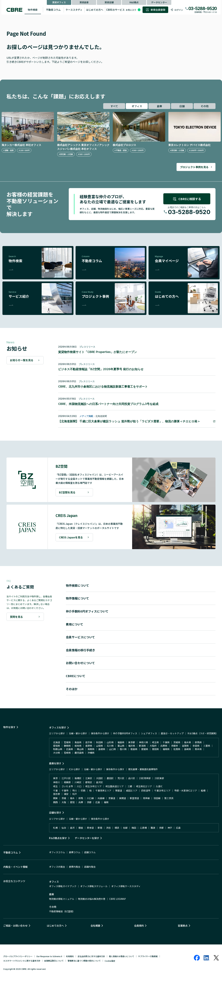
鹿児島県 (79, 752)
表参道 (90, 827)
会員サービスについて (80, 637)
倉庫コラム (74, 852)
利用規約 (70, 956)
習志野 (56, 794)
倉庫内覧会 (74, 866)
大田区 (99, 778)
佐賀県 (176, 749)
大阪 (64, 802)
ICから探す (74, 769)
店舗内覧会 (90, 866)
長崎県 (187, 749)
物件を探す (9, 727)
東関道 (122, 798)
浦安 (66, 794)
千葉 (55, 790)
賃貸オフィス (59, 2)
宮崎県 (67, 752)
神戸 (170, 827)
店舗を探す (55, 812)
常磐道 (118, 790)
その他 (205, 106)
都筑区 (88, 782)
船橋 (203, 790)
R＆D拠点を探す (58, 838)
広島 (97, 802)
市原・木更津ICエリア (185, 790)
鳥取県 (91, 749)
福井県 (131, 745)
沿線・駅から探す (78, 733)
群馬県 (198, 742)
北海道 (56, 742)
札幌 (55, 827)
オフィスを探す (57, 727)
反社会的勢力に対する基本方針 (91, 956)
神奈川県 (143, 742)
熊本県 (198, 749)
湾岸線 (146, 798)
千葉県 (166, 742)
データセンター (159, 2)
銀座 (80, 827)
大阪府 (153, 745)
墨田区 (110, 778)
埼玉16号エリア (93, 786)
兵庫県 (163, 745)
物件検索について (77, 585)
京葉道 (111, 798)
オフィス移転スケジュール (93, 886)
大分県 (56, 752)
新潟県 (142, 745)
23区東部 (159, 778)
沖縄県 (91, 752)
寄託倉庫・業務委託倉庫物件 (143, 769)
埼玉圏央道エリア (114, 786)
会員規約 (139, 925)
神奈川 (56, 782)
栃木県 (187, 742)
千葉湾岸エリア (103, 790)
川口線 (90, 798)
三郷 (130, 786)
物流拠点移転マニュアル (61, 898)
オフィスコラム (57, 852)
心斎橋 (143, 827)
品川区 (131, 778)
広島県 (69, 749)
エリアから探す (57, 733)
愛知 (72, 802)
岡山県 (80, 749)
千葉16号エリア (162, 790)
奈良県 (196, 745)
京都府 (174, 745)
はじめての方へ (94, 9)
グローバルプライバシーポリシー (18, 956)
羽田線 (157, 798)
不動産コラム (53, 9)
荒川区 (121, 778)
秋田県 (99, 742)
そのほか (72, 689)
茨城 (64, 798)
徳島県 (134, 749)
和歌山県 (57, 749)
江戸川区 (66, 778)
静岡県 (67, 745)
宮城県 (67, 742)
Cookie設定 (110, 960)
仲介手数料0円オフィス (125, 733)
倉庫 (159, 106)
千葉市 (65, 790)
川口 (79, 786)
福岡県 (166, 749)
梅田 (133, 827)
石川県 (110, 745)
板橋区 (78, 778)
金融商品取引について (54, 960)
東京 (55, 778)
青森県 (78, 742)
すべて (114, 106)
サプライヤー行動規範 (148, 956)
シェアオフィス (149, 733)
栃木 (72, 798)
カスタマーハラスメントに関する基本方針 (21, 960)
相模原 (67, 782)
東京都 (131, 742)
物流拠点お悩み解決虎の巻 (91, 898)
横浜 (117, 827)
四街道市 (145, 790)
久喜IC (159, 786)
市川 (74, 790)
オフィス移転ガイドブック (62, 886)
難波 (153, 827)
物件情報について (77, 598)
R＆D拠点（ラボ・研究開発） (203, 733)
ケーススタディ (74, 9)
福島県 (121, 742)
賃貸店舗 (109, 2)
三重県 (206, 745)
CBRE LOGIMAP (117, 898)
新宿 (100, 827)
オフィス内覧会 (57, 866)
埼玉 (55, 786)
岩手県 (88, 742)
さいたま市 (67, 786)
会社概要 (95, 925)
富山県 (121, 745)
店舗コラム (90, 852)
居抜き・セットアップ (172, 733)
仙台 (64, 827)
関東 (55, 798)
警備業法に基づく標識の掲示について (84, 960)
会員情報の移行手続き (80, 650)
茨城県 (176, 742)
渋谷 (108, 827)
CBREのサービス (115, 9)
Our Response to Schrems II (49, 956)
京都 (89, 802)
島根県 (101, 749)
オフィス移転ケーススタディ (126, 886)
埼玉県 (155, 742)
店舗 (182, 106)
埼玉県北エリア (144, 786)
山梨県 (99, 745)
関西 (55, 802)
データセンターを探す (87, 838)
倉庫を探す (55, 763)
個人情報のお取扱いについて (121, 956)
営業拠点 (183, 925)
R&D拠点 (134, 2)
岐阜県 (78, 745)
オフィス (137, 106)
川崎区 (78, 782)
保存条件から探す (100, 733)
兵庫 (80, 802)
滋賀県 (185, 745)
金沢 (72, 827)
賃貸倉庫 (84, 2)
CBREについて (75, 676)
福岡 (106, 802)
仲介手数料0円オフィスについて (87, 611)
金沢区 (99, 782)
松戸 (74, 794)
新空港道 (134, 798)
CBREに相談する (189, 199)
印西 (83, 790)
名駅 (125, 827)
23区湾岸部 (145, 778)
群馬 (80, 798)
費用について (74, 624)
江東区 (88, 778)
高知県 (155, 749)
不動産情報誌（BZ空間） (62, 911)
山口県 (112, 749)
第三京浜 (168, 798)
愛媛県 (144, 749)
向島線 (101, 798)
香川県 (123, 749)
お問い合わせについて (80, 663)
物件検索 (33, 9)
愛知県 (56, 745)
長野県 (88, 745)
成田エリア (131, 790)
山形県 (110, 742)
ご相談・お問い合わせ (15, 925)
